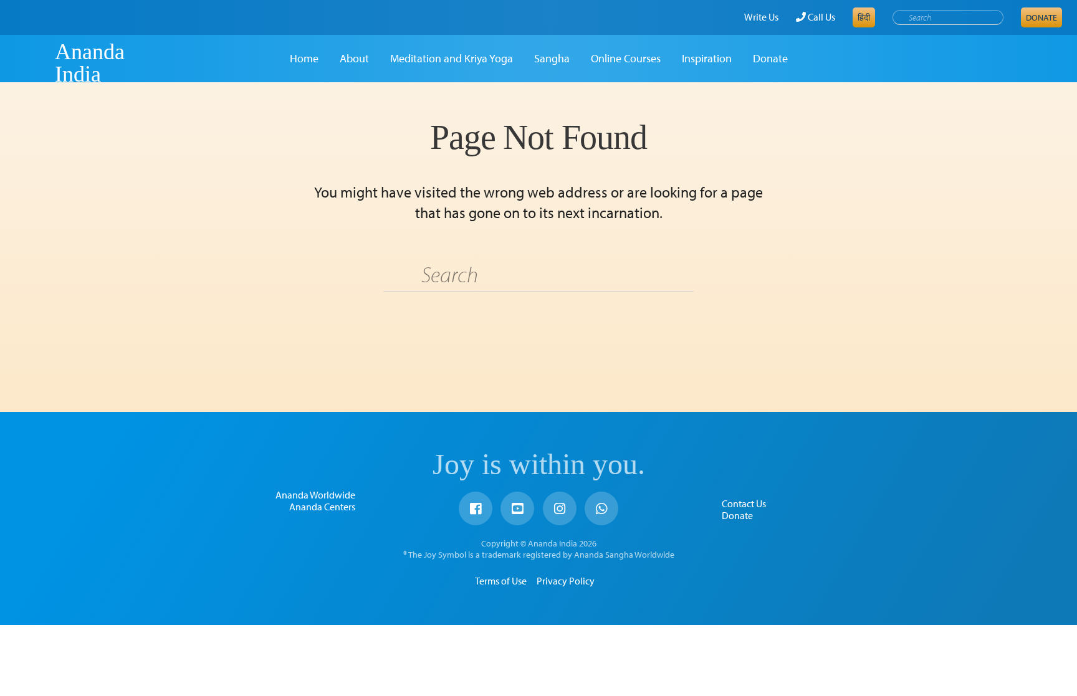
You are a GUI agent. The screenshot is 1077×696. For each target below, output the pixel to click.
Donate (1041, 17)
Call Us (820, 17)
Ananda (33, 63)
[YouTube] (517, 508)
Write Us (761, 17)
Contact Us (744, 503)
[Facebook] (475, 508)
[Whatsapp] (601, 508)
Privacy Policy (566, 580)
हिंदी (864, 17)
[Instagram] (560, 508)
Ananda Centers (322, 506)
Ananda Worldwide (315, 495)
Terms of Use (501, 580)
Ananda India (90, 63)
